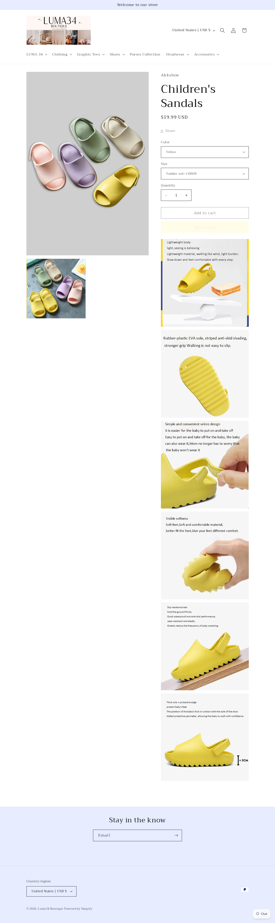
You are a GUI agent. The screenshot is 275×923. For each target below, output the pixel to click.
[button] (36, 54)
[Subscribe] (176, 835)
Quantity (168, 185)
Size (164, 164)
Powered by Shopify (78, 908)
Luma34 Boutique (51, 908)
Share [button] (170, 131)
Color (165, 142)
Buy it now (205, 227)
